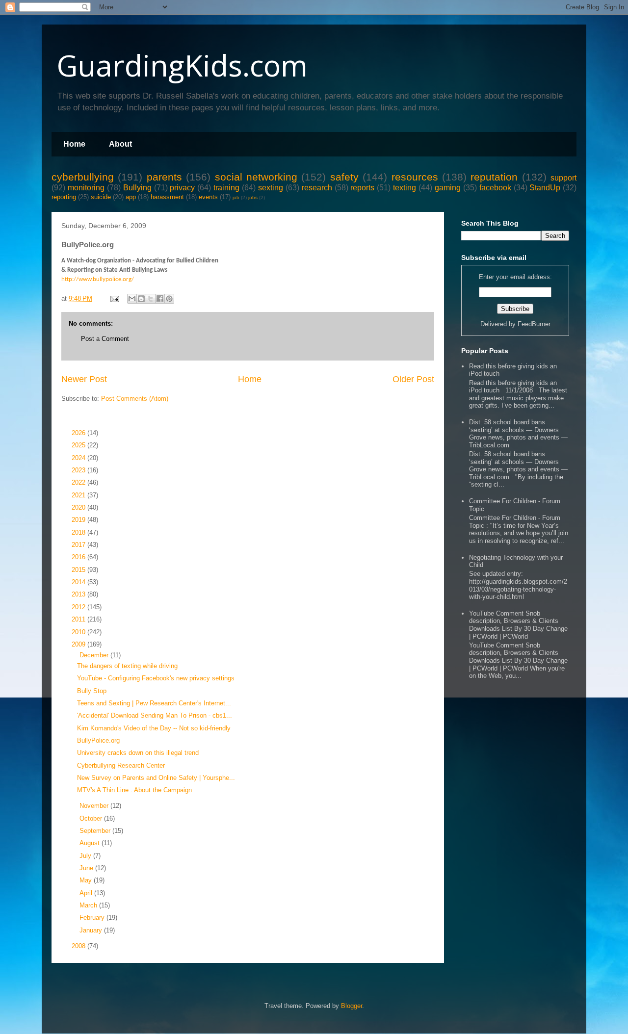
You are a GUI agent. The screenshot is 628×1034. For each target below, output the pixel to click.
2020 (79, 507)
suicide (101, 197)
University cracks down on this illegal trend (138, 752)
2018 (79, 532)
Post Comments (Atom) (134, 398)
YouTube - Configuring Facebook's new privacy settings (156, 678)
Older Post (413, 379)
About (120, 144)
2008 (79, 946)
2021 (79, 495)
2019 (79, 519)
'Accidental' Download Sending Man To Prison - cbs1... (154, 715)
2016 (79, 557)
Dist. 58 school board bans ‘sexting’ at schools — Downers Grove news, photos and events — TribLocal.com (518, 433)
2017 (79, 544)
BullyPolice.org (98, 740)
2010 (79, 632)
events (208, 197)
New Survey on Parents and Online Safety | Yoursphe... (156, 777)
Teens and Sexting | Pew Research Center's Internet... (154, 703)
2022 (79, 482)
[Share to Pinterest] (169, 299)
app (131, 197)
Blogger (351, 1005)
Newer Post (84, 379)
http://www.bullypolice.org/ (97, 279)
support (563, 178)
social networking (256, 176)
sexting (270, 187)
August (90, 843)
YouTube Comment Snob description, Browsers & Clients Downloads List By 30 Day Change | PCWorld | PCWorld (518, 625)
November (94, 805)
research (317, 187)
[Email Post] (114, 298)
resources (415, 176)
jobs (253, 197)
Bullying (137, 187)
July (86, 855)
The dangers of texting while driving (127, 666)
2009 (79, 644)
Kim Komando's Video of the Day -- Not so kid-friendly (154, 728)
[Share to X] (151, 299)
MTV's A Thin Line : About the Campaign (134, 790)
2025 (79, 445)
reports (362, 187)
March (89, 905)
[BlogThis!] (141, 299)
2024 (79, 458)
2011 (79, 619)
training (226, 187)
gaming (448, 187)
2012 (79, 607)
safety (344, 176)
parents (164, 176)
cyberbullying (83, 176)
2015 (79, 569)
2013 (79, 594)
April (86, 893)
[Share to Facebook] (160, 299)
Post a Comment (105, 338)
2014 (79, 582)
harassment (167, 197)
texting (404, 187)
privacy (182, 187)
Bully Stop (91, 691)
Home (74, 144)
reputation (494, 176)
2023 (79, 470)
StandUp (544, 187)
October (91, 818)
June (87, 868)
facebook (495, 187)
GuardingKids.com (182, 65)
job (236, 197)
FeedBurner (534, 324)
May (86, 880)
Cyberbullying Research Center (121, 765)
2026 (79, 433)
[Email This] (132, 299)
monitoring (86, 187)
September (95, 830)
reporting (64, 197)
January (91, 930)
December (94, 655)
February (92, 917)
